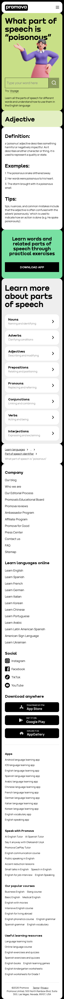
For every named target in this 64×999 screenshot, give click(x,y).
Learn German (14, 590)
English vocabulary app (18, 814)
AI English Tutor (14, 836)
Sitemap (10, 552)
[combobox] (7, 83)
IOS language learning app (20, 765)
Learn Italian (13, 596)
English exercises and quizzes (22, 952)
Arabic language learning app (21, 781)
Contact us (12, 539)
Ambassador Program (19, 512)
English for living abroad (18, 913)
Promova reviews (16, 506)
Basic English (12, 897)
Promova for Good (17, 526)
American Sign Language (22, 636)
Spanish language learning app (22, 776)
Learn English (14, 570)
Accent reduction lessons (19, 864)
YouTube (17, 685)
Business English (14, 891)
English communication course (22, 853)
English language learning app (22, 770)
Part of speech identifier (19, 453)
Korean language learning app (22, 808)
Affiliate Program (16, 519)
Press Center (14, 532)
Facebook (18, 669)
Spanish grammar (15, 924)
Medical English (31, 897)
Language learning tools (18, 941)
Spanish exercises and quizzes (22, 957)
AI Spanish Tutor (34, 836)
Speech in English (41, 869)
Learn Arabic (13, 622)
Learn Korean (14, 603)
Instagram (18, 661)
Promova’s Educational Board (24, 499)
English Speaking (44, 875)
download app (32, 267)
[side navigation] (57, 7)
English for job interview (18, 875)
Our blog (11, 480)
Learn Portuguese (17, 616)
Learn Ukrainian (15, 642)
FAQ (7, 545)
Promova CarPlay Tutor (18, 847)
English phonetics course (19, 919)
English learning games (36, 963)
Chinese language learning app (22, 787)
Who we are (13, 486)
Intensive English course (19, 908)
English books (13, 963)
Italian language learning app (21, 803)
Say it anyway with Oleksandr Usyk (24, 842)
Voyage (14, 91)
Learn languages (15, 449)
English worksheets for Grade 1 (22, 974)
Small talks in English (17, 869)
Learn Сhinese (15, 609)
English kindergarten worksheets (24, 968)
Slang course (34, 891)
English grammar (45, 919)
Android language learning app (22, 759)
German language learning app (22, 798)
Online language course (18, 946)
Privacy (44, 987)
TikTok (15, 677)
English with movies (16, 902)
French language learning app (22, 792)
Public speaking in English (19, 858)
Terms (36, 987)
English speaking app (17, 819)
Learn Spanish (14, 577)
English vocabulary (38, 924)
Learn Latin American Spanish (25, 629)
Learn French (14, 583)
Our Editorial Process (19, 493)
